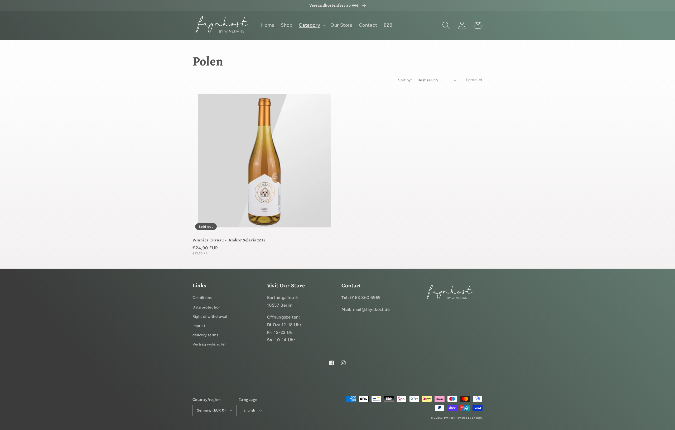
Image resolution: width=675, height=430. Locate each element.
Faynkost (448, 417)
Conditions (202, 298)
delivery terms (205, 335)
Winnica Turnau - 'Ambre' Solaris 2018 (229, 240)
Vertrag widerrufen (209, 344)
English (249, 410)
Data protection (206, 307)
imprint (198, 326)
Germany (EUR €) (211, 410)
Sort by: (405, 80)
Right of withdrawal (209, 316)
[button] (446, 25)
